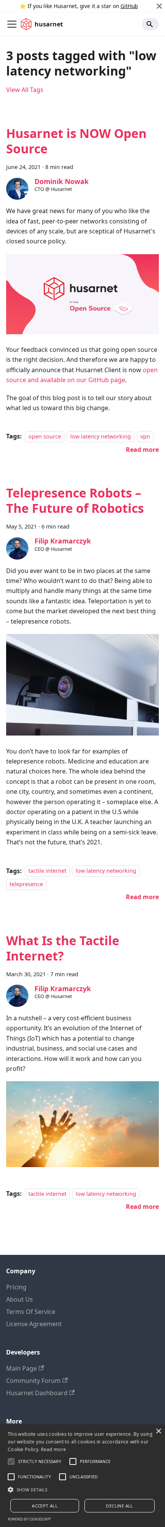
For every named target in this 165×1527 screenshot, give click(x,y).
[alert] (82, 1476)
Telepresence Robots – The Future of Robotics (75, 500)
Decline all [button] (119, 1506)
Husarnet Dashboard (37, 1393)
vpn (145, 436)
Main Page (21, 1368)
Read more (53, 1449)
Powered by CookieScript (29, 1519)
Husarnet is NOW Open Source (76, 141)
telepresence (26, 884)
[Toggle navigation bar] (12, 24)
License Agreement (34, 1324)
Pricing (16, 1287)
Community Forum (33, 1380)
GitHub (129, 6)
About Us (19, 1299)
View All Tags (24, 89)
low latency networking (100, 436)
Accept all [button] (45, 1506)
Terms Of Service (30, 1311)
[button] (82, 1489)
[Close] (159, 6)
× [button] (158, 1431)
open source (44, 436)
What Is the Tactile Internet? (62, 948)
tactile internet (47, 871)
